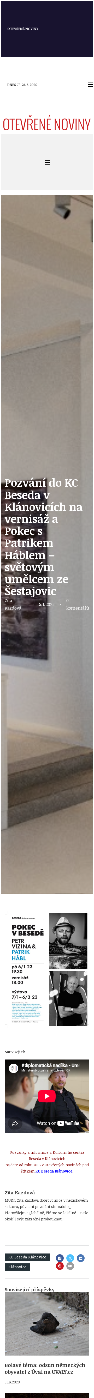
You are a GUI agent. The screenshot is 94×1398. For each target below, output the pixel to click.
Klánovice (17, 1266)
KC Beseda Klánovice (27, 1257)
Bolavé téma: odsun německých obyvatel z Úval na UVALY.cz (45, 1368)
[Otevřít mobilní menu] (90, 85)
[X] (70, 1258)
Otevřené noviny (22, 28)
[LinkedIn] (81, 1258)
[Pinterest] (60, 1266)
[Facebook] (60, 1258)
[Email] (70, 1266)
